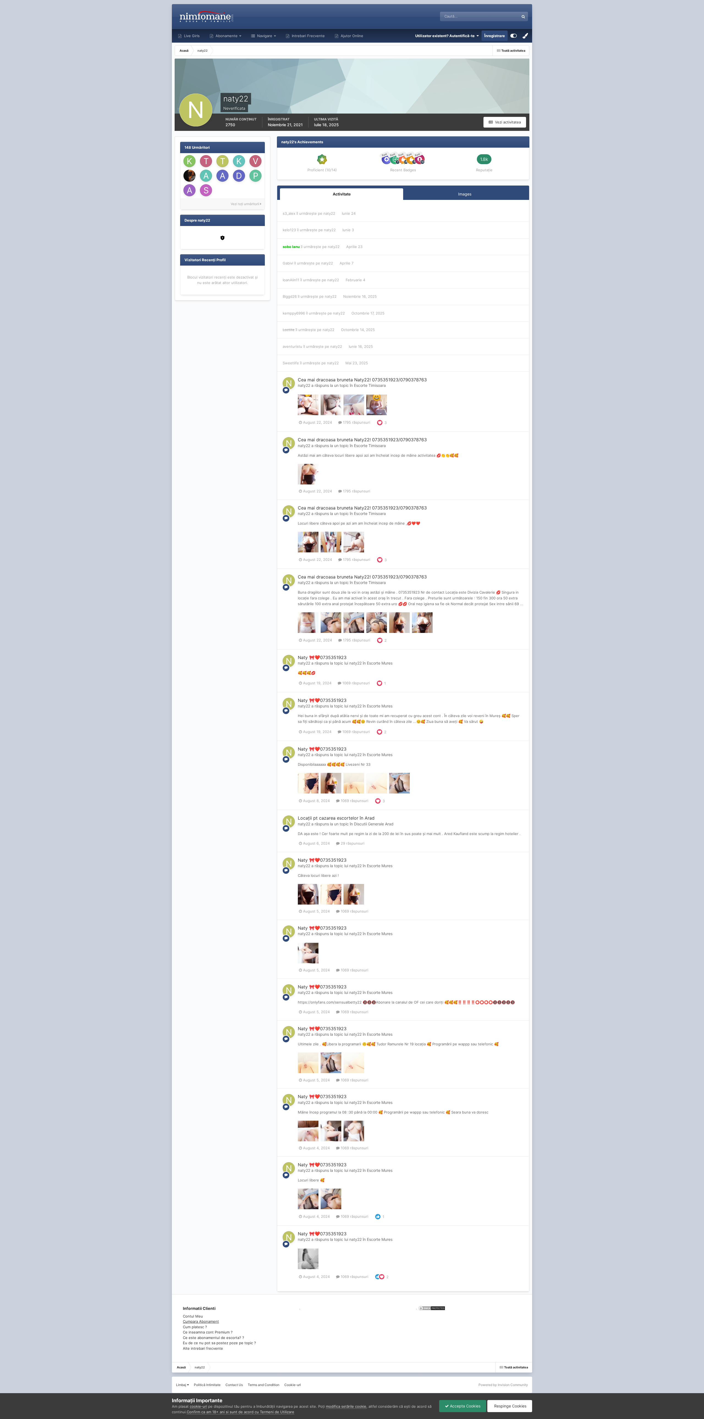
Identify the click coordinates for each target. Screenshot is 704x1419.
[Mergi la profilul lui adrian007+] (222, 176)
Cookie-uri (292, 1385)
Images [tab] (464, 194)
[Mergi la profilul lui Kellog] (239, 161)
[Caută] (523, 16)
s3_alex (289, 213)
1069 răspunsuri (355, 683)
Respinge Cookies (509, 1406)
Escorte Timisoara (370, 385)
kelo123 (289, 230)
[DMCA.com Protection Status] (431, 1308)
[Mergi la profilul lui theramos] (206, 161)
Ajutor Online (351, 36)
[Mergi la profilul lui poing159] (255, 176)
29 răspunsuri (352, 843)
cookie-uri (198, 1406)
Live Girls (191, 36)
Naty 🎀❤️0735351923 (322, 657)
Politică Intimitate (207, 1385)
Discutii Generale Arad (374, 824)
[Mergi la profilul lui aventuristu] (189, 190)
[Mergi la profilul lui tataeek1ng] (222, 161)
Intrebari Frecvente (308, 36)
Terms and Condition (263, 1385)
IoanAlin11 (291, 280)
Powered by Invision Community (503, 1385)
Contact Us (234, 1385)
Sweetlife (291, 363)
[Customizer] (513, 36)
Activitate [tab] (342, 194)
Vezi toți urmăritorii (245, 204)
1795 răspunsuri (356, 422)
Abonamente (226, 36)
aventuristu (292, 346)
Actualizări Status (497, 16)
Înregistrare (494, 36)
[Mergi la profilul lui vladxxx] (255, 161)
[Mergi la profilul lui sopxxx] (206, 190)
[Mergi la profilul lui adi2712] (206, 176)
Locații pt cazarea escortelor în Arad (336, 818)
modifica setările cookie (346, 1406)
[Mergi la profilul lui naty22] (289, 383)
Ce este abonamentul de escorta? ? (213, 1337)
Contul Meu (193, 1316)
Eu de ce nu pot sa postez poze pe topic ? (219, 1343)
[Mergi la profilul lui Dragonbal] (239, 176)
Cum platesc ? (195, 1327)
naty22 (329, 213)
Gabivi (288, 263)
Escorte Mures (379, 663)
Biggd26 (290, 296)
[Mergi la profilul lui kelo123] (189, 161)
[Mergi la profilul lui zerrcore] (189, 176)
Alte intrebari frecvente (203, 1348)
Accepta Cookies (464, 1406)
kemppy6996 (294, 313)
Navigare (264, 36)
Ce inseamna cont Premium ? (208, 1332)
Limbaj (181, 1385)
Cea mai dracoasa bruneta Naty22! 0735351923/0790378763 (362, 379)
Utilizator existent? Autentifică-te (445, 36)
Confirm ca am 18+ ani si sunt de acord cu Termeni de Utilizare (240, 1412)
